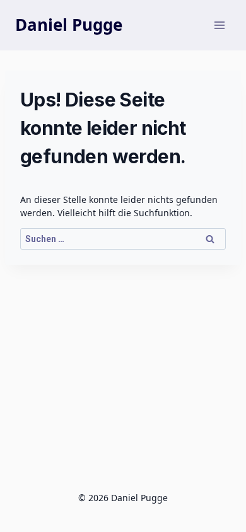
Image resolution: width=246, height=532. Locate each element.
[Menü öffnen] (219, 25)
